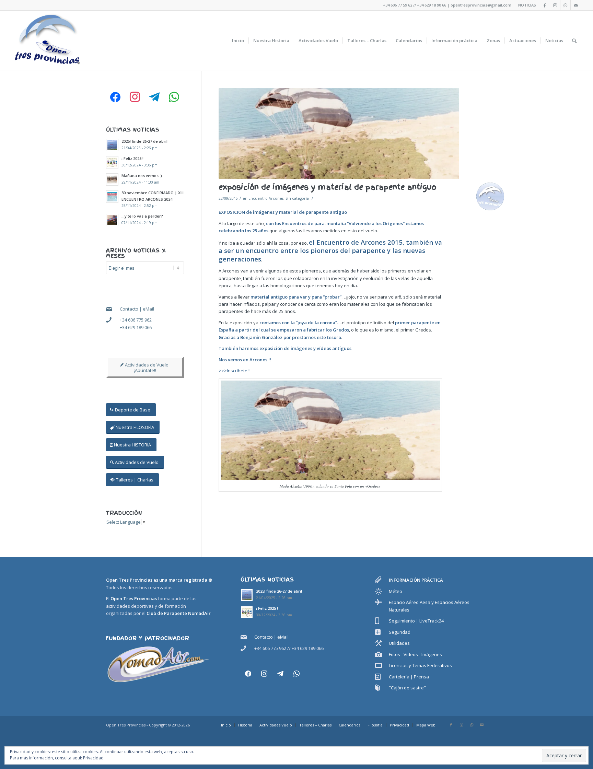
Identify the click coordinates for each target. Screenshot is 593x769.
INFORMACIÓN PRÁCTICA (416, 580)
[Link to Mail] (576, 5)
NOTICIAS (527, 5)
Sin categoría (297, 198)
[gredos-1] (339, 133)
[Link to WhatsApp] (565, 5)
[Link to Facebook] (545, 5)
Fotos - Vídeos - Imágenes (415, 654)
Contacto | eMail (137, 309)
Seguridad (399, 632)
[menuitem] (238, 41)
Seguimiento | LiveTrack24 (416, 621)
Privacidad (93, 758)
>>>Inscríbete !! (235, 371)
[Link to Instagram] (555, 5)
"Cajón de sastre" (407, 688)
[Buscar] (574, 41)
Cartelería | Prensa (409, 677)
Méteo (395, 591)
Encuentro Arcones (265, 198)
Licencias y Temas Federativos (420, 665)
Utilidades (399, 643)
